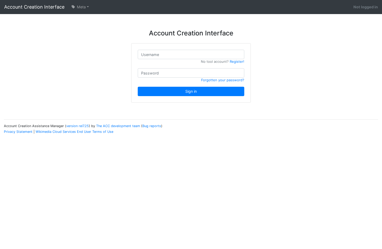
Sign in (191, 91)
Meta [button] (81, 7)
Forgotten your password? (222, 80)
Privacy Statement (18, 132)
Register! (237, 61)
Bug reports (151, 126)
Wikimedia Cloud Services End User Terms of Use (74, 132)
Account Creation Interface (34, 7)
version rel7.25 (77, 126)
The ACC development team (118, 126)
